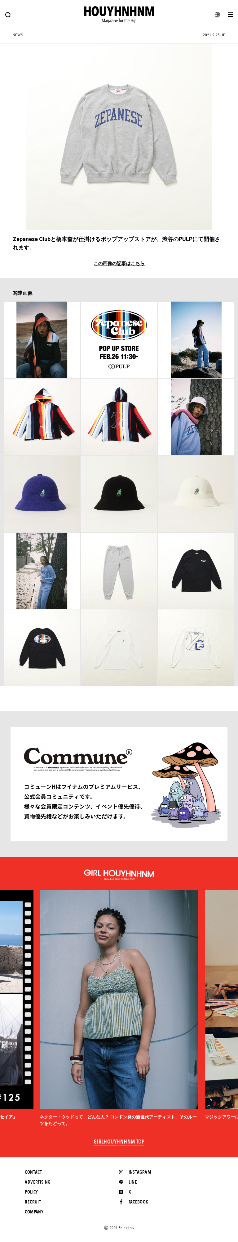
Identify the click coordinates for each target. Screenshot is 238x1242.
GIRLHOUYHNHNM (119, 1142)
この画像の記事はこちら (119, 263)
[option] (119, 1008)
